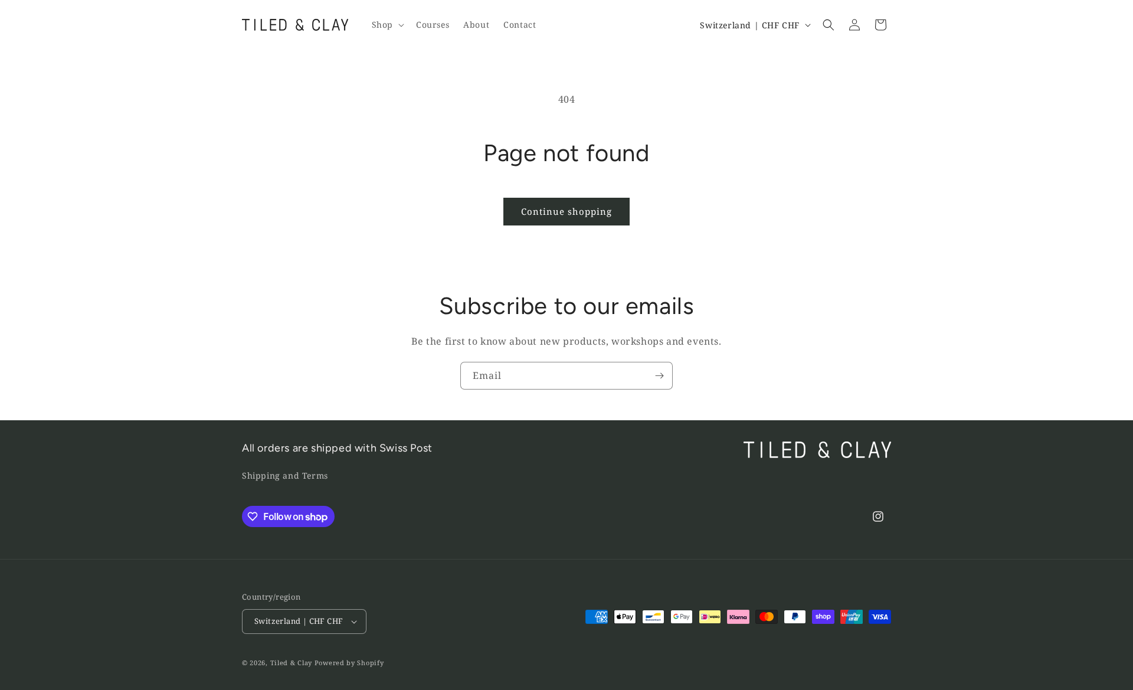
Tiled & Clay (291, 662)
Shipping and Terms (285, 475)
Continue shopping (566, 211)
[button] (387, 24)
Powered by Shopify (349, 662)
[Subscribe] (659, 376)
